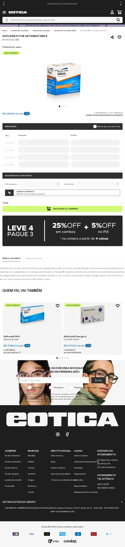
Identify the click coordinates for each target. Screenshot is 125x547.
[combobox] (62, 20)
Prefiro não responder (85, 361)
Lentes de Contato (20, 30)
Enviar (107, 354)
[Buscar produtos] (118, 20)
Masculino (37, 361)
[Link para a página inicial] (4, 30)
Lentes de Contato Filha (65, 30)
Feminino (58, 361)
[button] (3, 3)
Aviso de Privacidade (35, 373)
